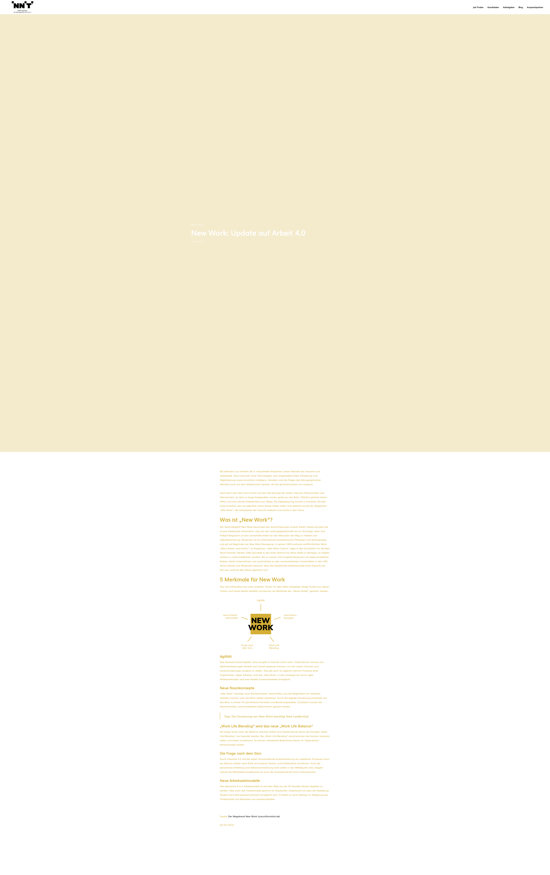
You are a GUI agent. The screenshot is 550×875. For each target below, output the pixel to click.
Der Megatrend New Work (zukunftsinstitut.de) (254, 816)
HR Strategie (197, 224)
